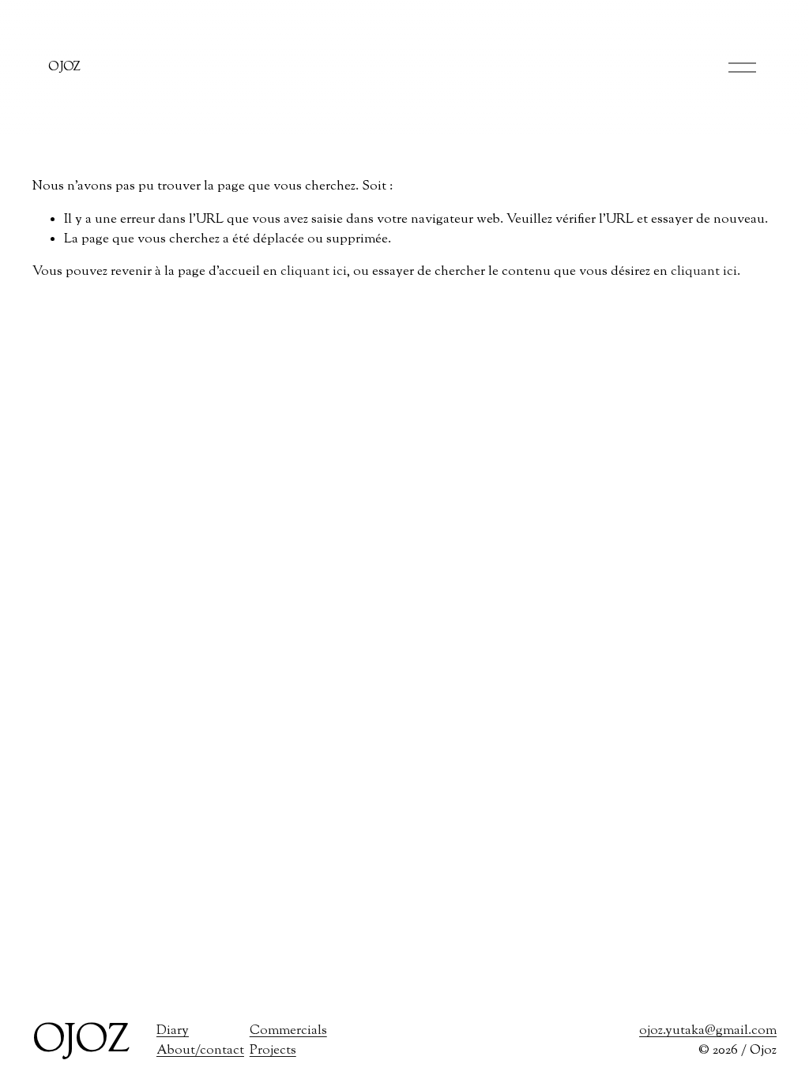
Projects (273, 1050)
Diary (172, 1030)
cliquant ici (313, 271)
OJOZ (64, 67)
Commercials (288, 1030)
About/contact (200, 1050)
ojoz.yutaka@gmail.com (708, 1030)
